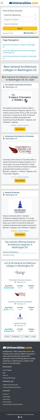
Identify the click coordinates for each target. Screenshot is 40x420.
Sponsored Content (8, 33)
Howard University (12, 192)
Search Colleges (7, 370)
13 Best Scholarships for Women (12, 387)
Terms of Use (6, 399)
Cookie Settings (7, 402)
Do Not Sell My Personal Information (13, 404)
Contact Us (6, 394)
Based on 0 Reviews (23, 177)
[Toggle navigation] (1, 2)
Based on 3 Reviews (23, 125)
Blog (4, 373)
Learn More (20, 129)
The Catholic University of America (18, 85)
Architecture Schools (8, 255)
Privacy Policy (6, 397)
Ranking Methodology (9, 378)
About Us (5, 375)
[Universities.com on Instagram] (21, 417)
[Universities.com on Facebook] (19, 417)
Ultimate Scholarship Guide (10, 385)
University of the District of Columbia (19, 136)
